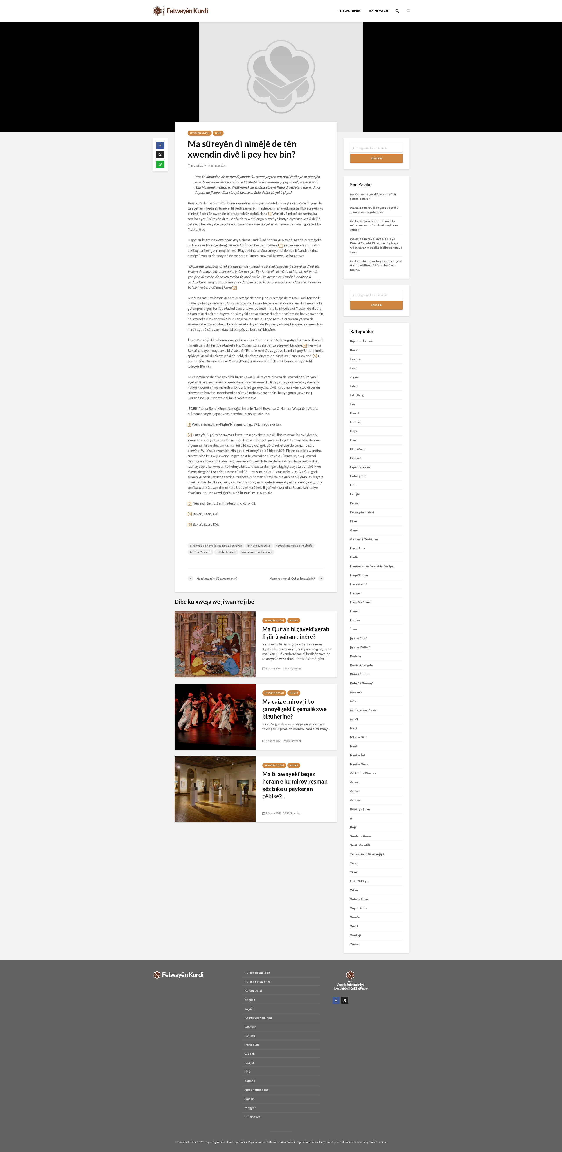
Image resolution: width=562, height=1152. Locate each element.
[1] (270, 214)
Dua (353, 440)
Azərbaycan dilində (258, 1018)
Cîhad (354, 386)
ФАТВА (250, 1036)
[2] (281, 245)
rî (351, 818)
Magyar (250, 1108)
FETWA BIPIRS (349, 11)
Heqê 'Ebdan (359, 575)
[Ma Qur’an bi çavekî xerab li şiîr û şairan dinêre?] (215, 644)
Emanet (355, 458)
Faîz (353, 485)
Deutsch (250, 1027)
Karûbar (355, 656)
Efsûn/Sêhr (358, 449)
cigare (354, 377)
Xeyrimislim (358, 908)
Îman (354, 629)
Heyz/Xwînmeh (360, 602)
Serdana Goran (361, 836)
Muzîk (354, 719)
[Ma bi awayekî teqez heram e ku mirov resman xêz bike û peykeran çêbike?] (215, 789)
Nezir (354, 728)
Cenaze (355, 359)
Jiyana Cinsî (358, 638)
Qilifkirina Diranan (363, 773)
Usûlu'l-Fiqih (359, 881)
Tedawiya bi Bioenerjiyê (367, 854)
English (250, 1000)
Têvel (354, 872)
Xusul (354, 926)
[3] (235, 287)
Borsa (354, 350)
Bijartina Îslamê (361, 341)
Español (250, 1081)
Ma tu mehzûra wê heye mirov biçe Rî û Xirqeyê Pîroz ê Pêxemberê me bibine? (376, 265)
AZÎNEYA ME (379, 11)
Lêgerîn (376, 158)
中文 (248, 1072)
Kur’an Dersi (253, 991)
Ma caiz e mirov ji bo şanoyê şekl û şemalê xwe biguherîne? (294, 709)
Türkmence (252, 1117)
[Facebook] (336, 1000)
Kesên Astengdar (362, 665)
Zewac (354, 944)
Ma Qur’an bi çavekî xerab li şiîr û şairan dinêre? (295, 632)
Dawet (354, 413)
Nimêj (218, 133)
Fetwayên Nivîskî (199, 133)
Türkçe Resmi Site (257, 973)
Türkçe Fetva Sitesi (258, 982)
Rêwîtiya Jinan (360, 809)
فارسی (249, 1063)
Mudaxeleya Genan (364, 710)
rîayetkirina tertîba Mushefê (294, 546)
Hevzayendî (358, 584)
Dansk (249, 1099)
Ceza (353, 368)
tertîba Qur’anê (226, 552)
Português (252, 1045)
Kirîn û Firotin (359, 674)
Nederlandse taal (257, 1090)
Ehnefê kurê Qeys (259, 546)
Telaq (354, 863)
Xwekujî (355, 935)
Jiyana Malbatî (360, 647)
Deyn (354, 431)
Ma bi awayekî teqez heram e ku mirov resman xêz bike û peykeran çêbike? (374, 225)
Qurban (355, 800)
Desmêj (355, 422)
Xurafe (355, 917)
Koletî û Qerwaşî (361, 683)
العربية (249, 1009)
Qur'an (355, 791)
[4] (305, 345)
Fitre (353, 521)
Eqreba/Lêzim (360, 467)
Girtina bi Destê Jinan (365, 539)
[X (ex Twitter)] (344, 1000)
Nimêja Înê (357, 755)
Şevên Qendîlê (360, 845)
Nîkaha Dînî (358, 737)
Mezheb (356, 692)
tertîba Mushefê (200, 552)
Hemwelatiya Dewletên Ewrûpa (372, 566)
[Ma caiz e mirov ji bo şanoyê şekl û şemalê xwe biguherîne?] (215, 716)
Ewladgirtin (358, 476)
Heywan (356, 593)
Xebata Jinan (359, 899)
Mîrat (354, 701)
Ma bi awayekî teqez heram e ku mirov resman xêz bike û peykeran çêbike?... (295, 785)
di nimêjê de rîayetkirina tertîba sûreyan (216, 546)
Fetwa (354, 503)
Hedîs (354, 557)
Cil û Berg (357, 395)
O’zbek (250, 1054)
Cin (352, 404)
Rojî (353, 827)
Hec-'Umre (357, 548)
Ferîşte (355, 494)
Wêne (354, 890)
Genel (354, 530)
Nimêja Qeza (359, 764)
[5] (315, 356)
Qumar (355, 782)
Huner (294, 620)
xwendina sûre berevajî (256, 552)
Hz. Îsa (355, 620)
